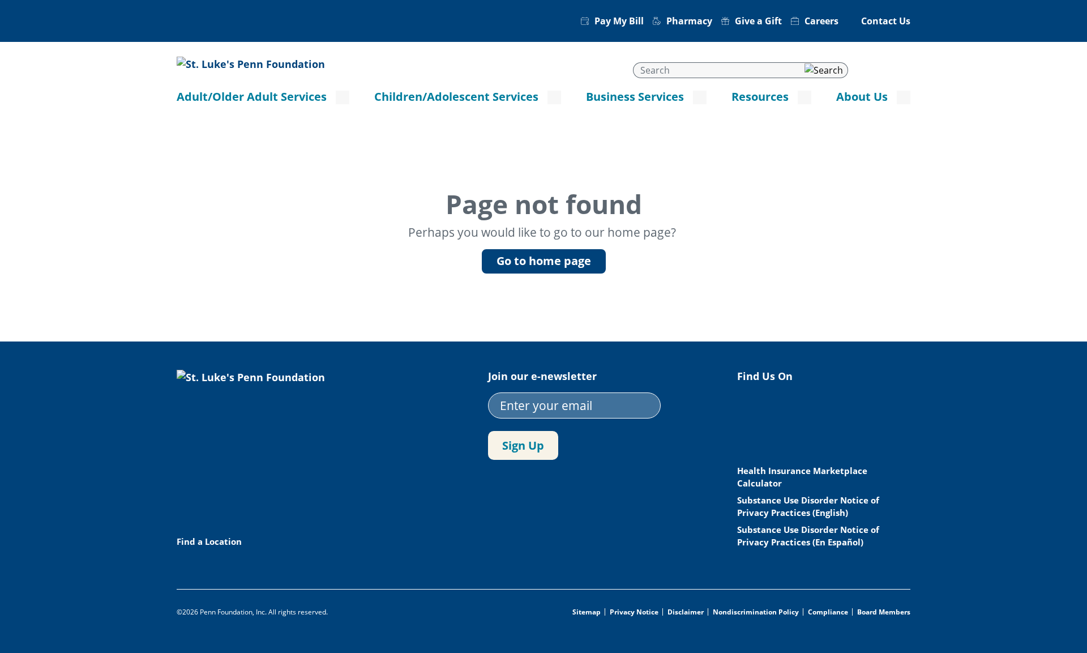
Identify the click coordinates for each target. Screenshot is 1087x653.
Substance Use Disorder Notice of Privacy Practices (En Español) (808, 536)
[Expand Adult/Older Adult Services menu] (342, 97)
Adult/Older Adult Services (252, 96)
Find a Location (209, 541)
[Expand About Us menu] (903, 97)
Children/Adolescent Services (456, 96)
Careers (821, 21)
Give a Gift (758, 21)
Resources (760, 96)
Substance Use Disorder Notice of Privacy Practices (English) (808, 506)
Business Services (635, 96)
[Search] (824, 70)
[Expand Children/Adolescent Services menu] (554, 97)
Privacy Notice (634, 612)
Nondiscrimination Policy (756, 612)
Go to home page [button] (544, 260)
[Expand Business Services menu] (700, 97)
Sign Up (523, 445)
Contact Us (885, 21)
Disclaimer (685, 612)
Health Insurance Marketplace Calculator (802, 477)
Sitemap (586, 612)
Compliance (828, 612)
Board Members (883, 612)
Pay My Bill (619, 21)
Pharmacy (689, 21)
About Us (862, 96)
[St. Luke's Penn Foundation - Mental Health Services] (251, 63)
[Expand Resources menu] (804, 97)
